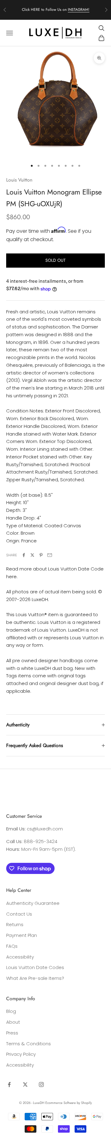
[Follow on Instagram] (41, 1084)
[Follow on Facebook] (9, 1084)
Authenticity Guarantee (33, 903)
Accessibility (20, 957)
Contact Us (19, 914)
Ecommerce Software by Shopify (68, 1102)
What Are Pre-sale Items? (35, 978)
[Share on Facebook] (23, 555)
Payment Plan (21, 935)
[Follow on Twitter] (25, 1084)
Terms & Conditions (28, 1043)
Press (12, 1033)
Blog (11, 1011)
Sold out (55, 260)
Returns (14, 924)
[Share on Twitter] (32, 555)
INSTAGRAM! (78, 9)
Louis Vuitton (19, 179)
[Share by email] (49, 555)
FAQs (12, 946)
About (13, 1022)
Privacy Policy (21, 1054)
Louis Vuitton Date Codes (35, 967)
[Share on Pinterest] (41, 555)
